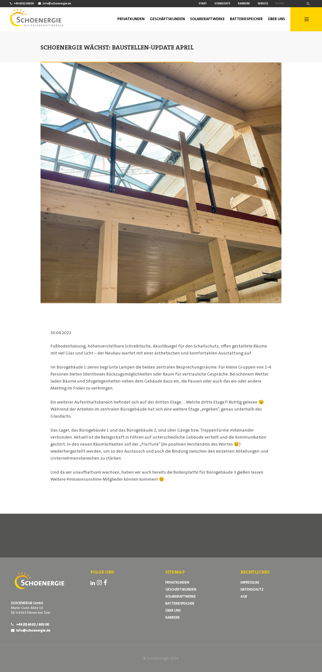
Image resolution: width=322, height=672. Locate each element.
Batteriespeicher (179, 603)
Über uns (173, 610)
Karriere (244, 3)
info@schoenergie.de (56, 3)
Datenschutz (252, 589)
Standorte (222, 3)
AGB (244, 596)
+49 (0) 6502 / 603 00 (32, 624)
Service (263, 3)
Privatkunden (177, 582)
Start (203, 3)
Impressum (250, 582)
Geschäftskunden (180, 589)
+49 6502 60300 (23, 3)
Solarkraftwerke (180, 596)
